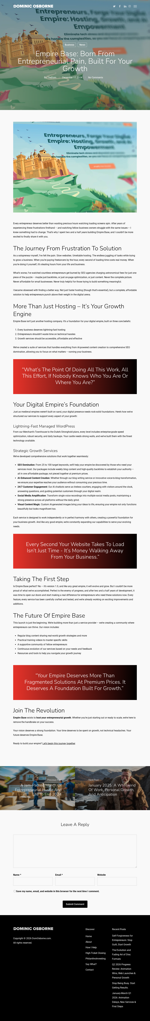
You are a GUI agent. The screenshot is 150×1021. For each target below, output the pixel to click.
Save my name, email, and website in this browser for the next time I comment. (57, 891)
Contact (90, 969)
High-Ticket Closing (96, 953)
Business (69, 44)
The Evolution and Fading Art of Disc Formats (121, 954)
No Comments (95, 77)
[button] (135, 6)
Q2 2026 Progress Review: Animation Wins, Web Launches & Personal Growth (123, 971)
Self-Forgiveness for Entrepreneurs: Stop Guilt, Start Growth (122, 940)
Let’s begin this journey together (58, 743)
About (89, 941)
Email (59, 874)
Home (89, 936)
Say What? (91, 964)
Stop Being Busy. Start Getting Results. (123, 985)
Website (101, 874)
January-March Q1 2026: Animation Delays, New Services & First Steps (124, 1000)
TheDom (51, 77)
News (82, 44)
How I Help (91, 947)
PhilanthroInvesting (96, 958)
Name (17, 874)
